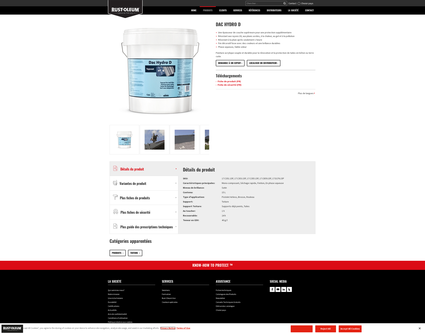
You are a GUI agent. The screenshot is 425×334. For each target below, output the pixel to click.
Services (167, 281)
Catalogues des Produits (226, 294)
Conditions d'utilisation (118, 318)
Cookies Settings (302, 328)
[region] (212, 328)
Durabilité (112, 302)
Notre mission (114, 294)
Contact (292, 3)
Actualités (112, 310)
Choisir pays (307, 3)
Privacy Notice (167, 328)
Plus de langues (306, 93)
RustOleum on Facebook (272, 289)
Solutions (166, 290)
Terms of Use (183, 328)
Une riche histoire (115, 298)
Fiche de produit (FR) (229, 81)
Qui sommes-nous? (116, 290)
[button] (208, 10)
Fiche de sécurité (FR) (229, 84)
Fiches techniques (223, 290)
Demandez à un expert (229, 63)
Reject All (326, 328)
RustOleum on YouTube (277, 289)
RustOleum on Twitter (289, 289)
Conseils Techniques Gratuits (228, 302)
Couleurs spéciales (169, 302)
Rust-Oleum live (168, 298)
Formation (166, 294)
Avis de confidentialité (117, 314)
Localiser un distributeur (263, 63)
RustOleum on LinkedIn (283, 289)
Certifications (113, 306)
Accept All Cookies (350, 328)
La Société (114, 281)
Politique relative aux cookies (120, 322)
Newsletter (220, 298)
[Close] (419, 328)
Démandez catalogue (225, 306)
